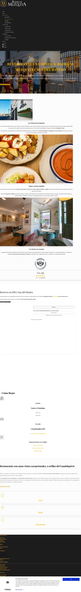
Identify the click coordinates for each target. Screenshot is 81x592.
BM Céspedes (2, 537)
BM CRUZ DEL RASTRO (9, 19)
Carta (40, 500)
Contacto (1, 559)
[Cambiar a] (4, 48)
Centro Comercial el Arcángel (38, 448)
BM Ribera (2, 540)
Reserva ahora (5, 84)
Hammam (6, 39)
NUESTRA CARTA (7, 26)
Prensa (1, 548)
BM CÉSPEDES (7, 17)
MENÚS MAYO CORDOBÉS (9, 32)
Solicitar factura (2, 564)
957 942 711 (54, 296)
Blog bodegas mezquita (4, 546)
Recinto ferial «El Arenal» (38, 445)
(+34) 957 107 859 (3, 574)
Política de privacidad (3, 567)
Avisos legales (2, 565)
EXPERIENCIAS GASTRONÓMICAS (10, 37)
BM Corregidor (2, 541)
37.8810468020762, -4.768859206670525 (38, 433)
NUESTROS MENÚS (8, 30)
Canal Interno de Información (5, 569)
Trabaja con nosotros (4, 561)
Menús (40, 512)
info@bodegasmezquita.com (4, 558)
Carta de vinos (40, 524)
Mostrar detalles (19, 589)
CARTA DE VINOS (8, 28)
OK (71, 579)
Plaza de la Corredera (38, 450)
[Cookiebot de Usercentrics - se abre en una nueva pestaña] (7, 590)
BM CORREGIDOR (8, 22)
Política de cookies (3, 568)
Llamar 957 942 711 (5, 301)
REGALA (3, 13)
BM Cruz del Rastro (3, 539)
